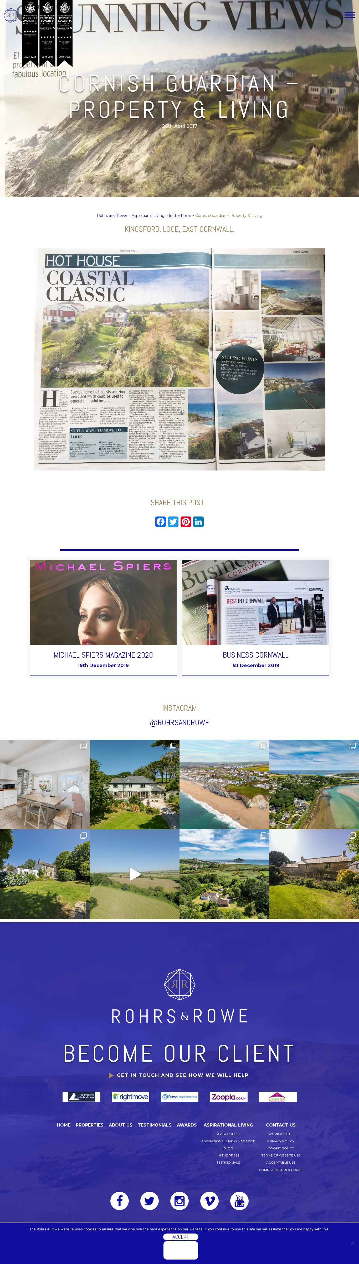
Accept (181, 1237)
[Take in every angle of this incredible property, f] (135, 874)
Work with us (280, 1134)
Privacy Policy (280, 1141)
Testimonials (155, 1125)
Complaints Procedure (281, 1170)
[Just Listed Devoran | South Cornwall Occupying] (45, 874)
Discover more (181, 1250)
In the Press (228, 1155)
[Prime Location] (180, 1096)
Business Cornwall (256, 655)
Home (63, 1125)
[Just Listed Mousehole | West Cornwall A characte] (45, 785)
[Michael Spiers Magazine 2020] (103, 602)
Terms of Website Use (280, 1155)
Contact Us (281, 1125)
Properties (90, 1125)
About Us (120, 1125)
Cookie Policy (281, 1148)
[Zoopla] (229, 1096)
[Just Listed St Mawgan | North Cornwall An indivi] (135, 785)
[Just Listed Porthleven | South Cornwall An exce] (224, 785)
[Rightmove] (131, 1096)
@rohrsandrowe (179, 723)
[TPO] (81, 1096)
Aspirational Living (228, 1125)
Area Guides (228, 1134)
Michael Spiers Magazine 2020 (103, 655)
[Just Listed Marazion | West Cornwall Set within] (224, 874)
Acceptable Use (280, 1162)
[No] (352, 1243)
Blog (228, 1148)
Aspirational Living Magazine (228, 1141)
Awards (187, 1125)
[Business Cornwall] (255, 602)
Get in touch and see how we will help (183, 1075)
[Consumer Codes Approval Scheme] (278, 1096)
